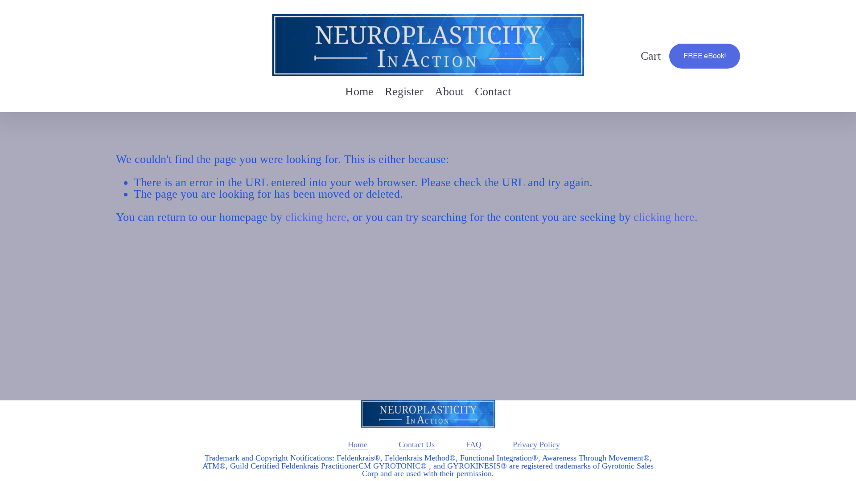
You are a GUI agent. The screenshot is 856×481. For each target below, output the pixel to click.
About (449, 91)
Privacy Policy (536, 445)
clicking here (315, 217)
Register (404, 91)
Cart (651, 56)
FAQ (474, 445)
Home (359, 91)
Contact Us (417, 445)
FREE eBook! (704, 56)
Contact (493, 91)
